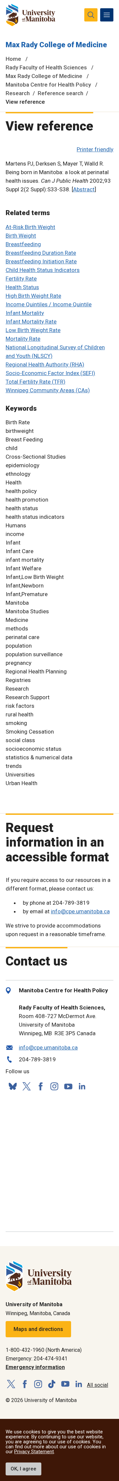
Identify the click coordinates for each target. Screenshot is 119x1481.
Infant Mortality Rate (31, 321)
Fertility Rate (21, 278)
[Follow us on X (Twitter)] (26, 1086)
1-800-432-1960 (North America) (44, 1350)
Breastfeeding (23, 244)
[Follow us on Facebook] (40, 1086)
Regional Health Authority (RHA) (45, 364)
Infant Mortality (25, 313)
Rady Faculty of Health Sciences (46, 67)
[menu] (106, 14)
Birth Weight (21, 235)
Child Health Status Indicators (43, 270)
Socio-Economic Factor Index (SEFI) (50, 373)
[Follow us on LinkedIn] (82, 1085)
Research (18, 93)
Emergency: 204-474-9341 (36, 1358)
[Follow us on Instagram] (54, 1086)
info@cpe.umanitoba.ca (80, 911)
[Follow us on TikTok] (51, 1384)
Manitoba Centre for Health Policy (48, 84)
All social (97, 1385)
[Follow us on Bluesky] (12, 1086)
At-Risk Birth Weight (30, 227)
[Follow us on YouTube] (68, 1085)
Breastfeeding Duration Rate (41, 252)
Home (13, 59)
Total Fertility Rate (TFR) (35, 381)
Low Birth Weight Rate (33, 330)
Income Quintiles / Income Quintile (49, 304)
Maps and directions (38, 1329)
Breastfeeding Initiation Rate (41, 261)
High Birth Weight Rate (33, 295)
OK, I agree (23, 1469)
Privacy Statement (34, 1452)
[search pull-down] (91, 14)
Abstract (84, 189)
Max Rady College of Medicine (56, 45)
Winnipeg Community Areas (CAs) (48, 390)
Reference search (60, 93)
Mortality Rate (23, 338)
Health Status (22, 287)
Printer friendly (95, 149)
